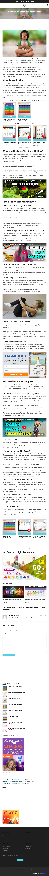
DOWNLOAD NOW (16, 375)
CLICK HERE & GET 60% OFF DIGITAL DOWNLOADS (24, 1)
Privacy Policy (5, 850)
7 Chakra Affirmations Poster (9, 119)
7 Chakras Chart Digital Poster (9, 536)
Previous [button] (1, 136)
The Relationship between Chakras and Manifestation (14, 781)
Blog (26, 835)
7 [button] (26, 147)
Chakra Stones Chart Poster (24, 536)
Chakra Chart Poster (22, 119)
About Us (27, 838)
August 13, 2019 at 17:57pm (41, 615)
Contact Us (28, 846)
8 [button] (27, 147)
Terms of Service (6, 846)
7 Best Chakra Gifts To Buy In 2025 (33, 599)
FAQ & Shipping (28, 848)
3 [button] (21, 147)
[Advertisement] (24, 25)
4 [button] (22, 147)
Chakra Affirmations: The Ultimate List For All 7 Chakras (15, 776)
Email (26, 649)
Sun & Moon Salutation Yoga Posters (39, 143)
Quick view (14, 104)
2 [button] (20, 147)
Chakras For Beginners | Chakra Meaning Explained (14, 778)
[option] (9, 135)
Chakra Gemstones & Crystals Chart (9, 143)
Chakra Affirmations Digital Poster (24, 143)
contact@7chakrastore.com (10, 835)
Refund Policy (5, 848)
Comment (5, 633)
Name (4, 649)
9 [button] (28, 147)
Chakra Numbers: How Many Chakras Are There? (13, 783)
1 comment (6, 544)
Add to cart (9, 140)
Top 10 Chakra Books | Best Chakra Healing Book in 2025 (15, 779)
